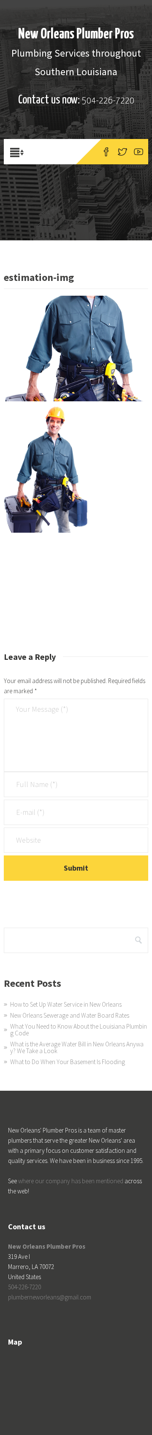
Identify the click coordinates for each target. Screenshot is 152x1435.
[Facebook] (106, 151)
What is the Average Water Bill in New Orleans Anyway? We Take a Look (77, 1047)
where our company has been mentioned (70, 1181)
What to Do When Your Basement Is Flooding (67, 1062)
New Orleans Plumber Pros (76, 34)
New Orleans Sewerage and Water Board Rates (69, 1015)
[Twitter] (122, 151)
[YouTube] (138, 151)
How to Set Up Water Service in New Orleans (66, 1004)
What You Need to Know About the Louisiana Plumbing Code (78, 1029)
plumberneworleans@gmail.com (49, 1297)
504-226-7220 (108, 101)
